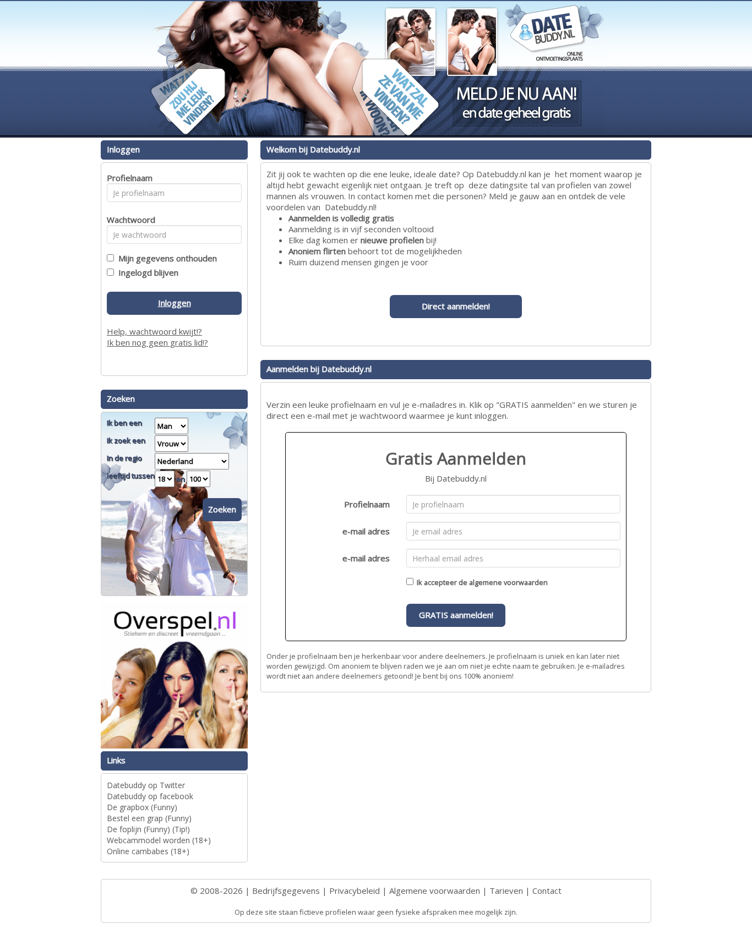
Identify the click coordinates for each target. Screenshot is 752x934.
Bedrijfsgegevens (286, 890)
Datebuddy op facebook (150, 796)
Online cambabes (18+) (148, 851)
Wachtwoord (128, 219)
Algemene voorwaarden (434, 890)
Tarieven (506, 890)
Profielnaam (367, 504)
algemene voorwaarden (508, 582)
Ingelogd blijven (146, 272)
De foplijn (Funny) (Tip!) (148, 829)
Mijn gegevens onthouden (165, 258)
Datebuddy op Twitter (146, 785)
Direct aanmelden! (456, 306)
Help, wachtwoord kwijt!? (154, 331)
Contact (547, 890)
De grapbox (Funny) (142, 807)
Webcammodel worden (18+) (159, 840)
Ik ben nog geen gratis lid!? (157, 342)
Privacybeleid (354, 890)
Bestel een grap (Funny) (149, 818)
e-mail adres (366, 531)
